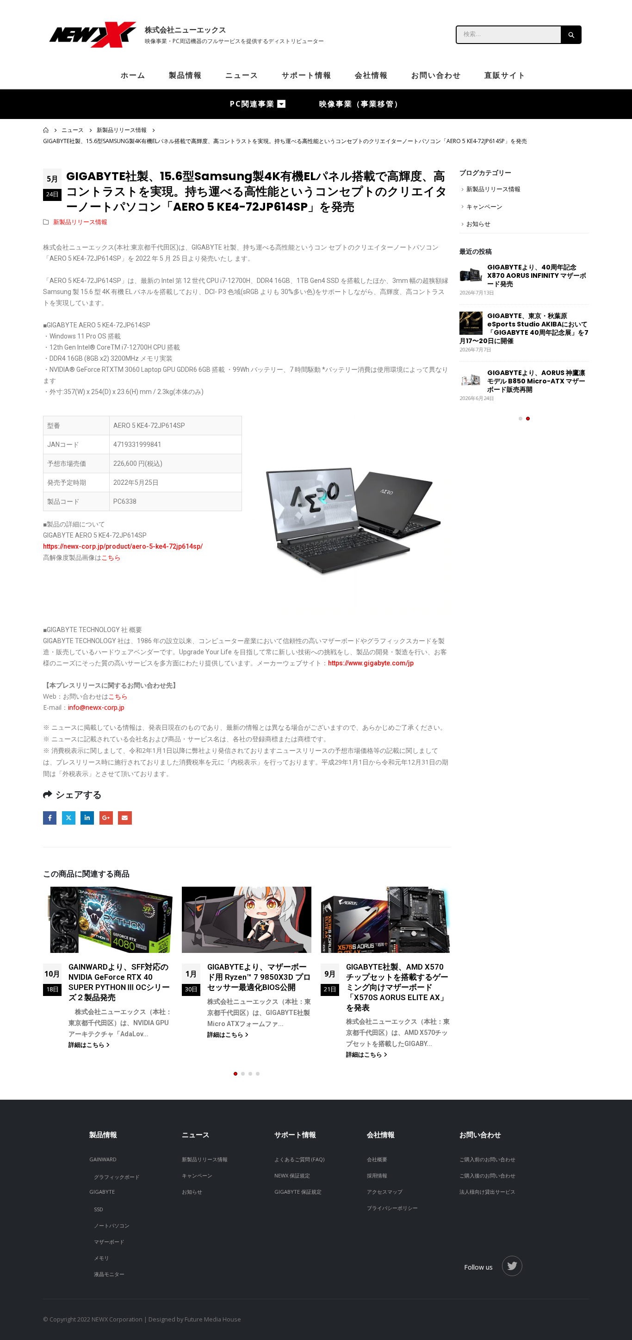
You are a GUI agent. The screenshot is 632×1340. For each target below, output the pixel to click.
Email (124, 818)
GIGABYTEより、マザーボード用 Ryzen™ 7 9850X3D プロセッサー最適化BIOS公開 (259, 977)
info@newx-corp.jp (96, 707)
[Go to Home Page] (46, 130)
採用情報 (377, 1175)
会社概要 (377, 1159)
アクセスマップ (385, 1191)
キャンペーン (484, 206)
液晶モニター (109, 1274)
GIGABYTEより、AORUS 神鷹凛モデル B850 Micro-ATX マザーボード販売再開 (536, 381)
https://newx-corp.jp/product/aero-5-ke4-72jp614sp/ (123, 546)
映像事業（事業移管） (361, 103)
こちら (111, 557)
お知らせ (478, 223)
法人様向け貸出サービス (487, 1191)
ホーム (133, 75)
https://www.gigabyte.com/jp (371, 663)
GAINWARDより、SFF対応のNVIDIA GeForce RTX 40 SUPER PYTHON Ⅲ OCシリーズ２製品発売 (119, 982)
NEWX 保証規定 (292, 1175)
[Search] (572, 34)
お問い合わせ (436, 75)
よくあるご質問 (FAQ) (299, 1159)
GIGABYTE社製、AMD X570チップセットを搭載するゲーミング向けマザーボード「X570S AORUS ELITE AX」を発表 (397, 987)
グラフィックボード (117, 1176)
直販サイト (505, 75)
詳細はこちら (87, 1044)
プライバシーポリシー (392, 1207)
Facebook (49, 818)
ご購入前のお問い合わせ (487, 1159)
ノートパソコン (112, 1225)
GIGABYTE (102, 1191)
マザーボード (109, 1241)
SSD (98, 1209)
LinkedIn (87, 818)
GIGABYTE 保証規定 (298, 1191)
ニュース (242, 75)
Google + (106, 818)
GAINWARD (103, 1159)
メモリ (101, 1257)
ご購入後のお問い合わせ (487, 1175)
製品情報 (185, 75)
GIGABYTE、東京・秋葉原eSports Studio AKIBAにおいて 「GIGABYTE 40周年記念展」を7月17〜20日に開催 (524, 328)
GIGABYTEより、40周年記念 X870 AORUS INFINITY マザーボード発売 (536, 275)
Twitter (68, 818)
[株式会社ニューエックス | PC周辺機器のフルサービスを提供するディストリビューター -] (91, 35)
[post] (471, 274)
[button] (235, 1074)
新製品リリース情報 (80, 222)
